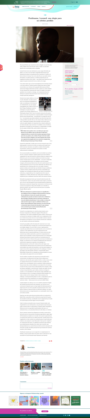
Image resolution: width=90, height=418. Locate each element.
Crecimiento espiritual (29, 340)
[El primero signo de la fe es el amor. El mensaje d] (76, 400)
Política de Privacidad (33, 415)
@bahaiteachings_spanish (37, 393)
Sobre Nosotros (25, 6)
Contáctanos (23, 415)
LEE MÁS (22, 356)
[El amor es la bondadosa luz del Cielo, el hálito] (34, 400)
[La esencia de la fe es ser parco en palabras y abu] (23, 400)
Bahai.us (45, 3)
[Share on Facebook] (1, 66)
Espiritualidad (75, 77)
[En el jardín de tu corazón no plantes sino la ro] (66, 400)
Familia (35, 340)
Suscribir (45, 411)
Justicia (68, 75)
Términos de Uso (42, 415)
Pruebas (39, 340)
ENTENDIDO (54, 2)
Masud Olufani (31, 347)
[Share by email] (50, 341)
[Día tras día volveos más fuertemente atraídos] (45, 400)
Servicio (75, 75)
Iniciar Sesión (69, 6)
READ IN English (70, 25)
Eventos (43, 6)
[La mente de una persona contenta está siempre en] (55, 400)
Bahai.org (22, 3)
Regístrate (75, 96)
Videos (38, 6)
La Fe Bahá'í (33, 6)
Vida (68, 77)
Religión (75, 78)
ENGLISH (76, 6)
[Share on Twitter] (1, 68)
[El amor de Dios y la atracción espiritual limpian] (13, 400)
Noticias (68, 78)
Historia (68, 81)
